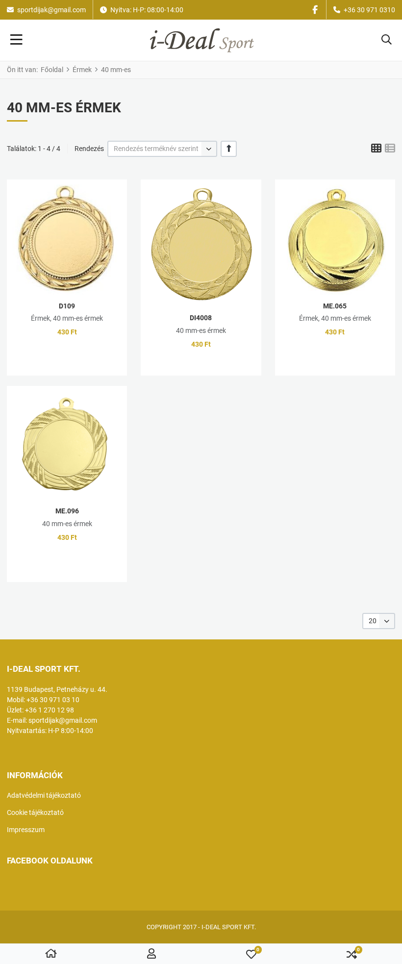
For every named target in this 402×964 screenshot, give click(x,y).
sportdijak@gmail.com (51, 9)
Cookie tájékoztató (35, 812)
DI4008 (201, 318)
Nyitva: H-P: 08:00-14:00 (146, 9)
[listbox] (162, 149)
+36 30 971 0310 (369, 9)
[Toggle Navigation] (16, 40)
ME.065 (335, 306)
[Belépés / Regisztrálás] (151, 954)
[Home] (51, 954)
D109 (67, 306)
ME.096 (67, 511)
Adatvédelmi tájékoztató (44, 795)
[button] (386, 40)
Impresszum (26, 830)
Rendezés (89, 148)
